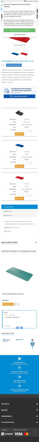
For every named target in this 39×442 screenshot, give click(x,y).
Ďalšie (29, 54)
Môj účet (4, 410)
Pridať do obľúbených (15, 304)
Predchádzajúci (9, 54)
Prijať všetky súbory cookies (19, 30)
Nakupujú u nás (7, 334)
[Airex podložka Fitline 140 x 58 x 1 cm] (19, 274)
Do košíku (20, 134)
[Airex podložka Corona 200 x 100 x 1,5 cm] (15, 54)
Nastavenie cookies (19, 34)
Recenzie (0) (8, 215)
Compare (18, 304)
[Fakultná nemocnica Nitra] (6, 340)
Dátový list (7, 211)
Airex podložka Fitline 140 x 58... (13, 294)
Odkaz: (3, 65)
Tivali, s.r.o (10, 430)
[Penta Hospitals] (19, 340)
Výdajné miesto (6, 416)
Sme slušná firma (9, 242)
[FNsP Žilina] (32, 344)
